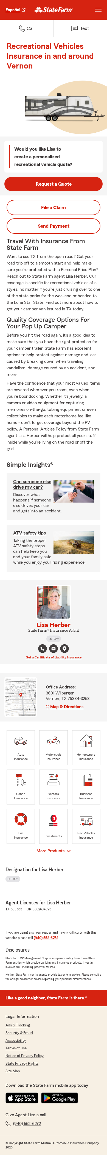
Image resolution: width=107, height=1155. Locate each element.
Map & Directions (66, 707)
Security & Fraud (19, 1033)
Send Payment (53, 226)
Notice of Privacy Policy (24, 1056)
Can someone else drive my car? (32, 484)
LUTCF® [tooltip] (54, 638)
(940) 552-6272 (46, 938)
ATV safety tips (29, 532)
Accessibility (15, 1041)
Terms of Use (16, 1048)
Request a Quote (54, 184)
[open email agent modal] (53, 649)
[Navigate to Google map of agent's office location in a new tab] (64, 648)
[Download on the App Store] (21, 1097)
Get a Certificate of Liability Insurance (53, 657)
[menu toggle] (98, 9)
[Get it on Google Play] (59, 1097)
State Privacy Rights (21, 1063)
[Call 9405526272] (42, 648)
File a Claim (53, 207)
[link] (54, 10)
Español (12, 10)
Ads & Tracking (17, 1025)
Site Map (12, 1071)
